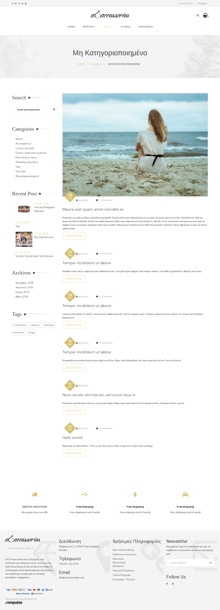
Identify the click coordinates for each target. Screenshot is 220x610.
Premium (19, 332)
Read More (74, 235)
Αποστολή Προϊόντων (123, 570)
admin (85, 200)
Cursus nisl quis (24, 148)
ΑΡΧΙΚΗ (71, 26)
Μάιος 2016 (21, 296)
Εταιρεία (126, 26)
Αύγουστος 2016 (24, 287)
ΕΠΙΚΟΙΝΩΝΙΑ (145, 26)
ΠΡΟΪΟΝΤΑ (88, 26)
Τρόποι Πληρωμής (122, 575)
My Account (186, 3)
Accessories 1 (23, 143)
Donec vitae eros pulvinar (31, 152)
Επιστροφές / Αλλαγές (124, 579)
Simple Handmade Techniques (34, 256)
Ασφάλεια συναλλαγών (124, 554)
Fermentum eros (25, 157)
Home (81, 64)
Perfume (49, 325)
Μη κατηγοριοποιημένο (27, 176)
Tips (17, 166)
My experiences (43, 237)
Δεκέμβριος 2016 (24, 282)
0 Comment (106, 200)
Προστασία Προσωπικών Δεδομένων (119, 562)
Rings (32, 332)
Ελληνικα (202, 3)
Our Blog (96, 64)
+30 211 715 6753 (69, 563)
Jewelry (35, 325)
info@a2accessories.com (71, 577)
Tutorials (20, 171)
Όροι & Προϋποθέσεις (123, 550)
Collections (20, 325)
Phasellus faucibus (26, 162)
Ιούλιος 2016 (22, 292)
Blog (107, 26)
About (19, 139)
